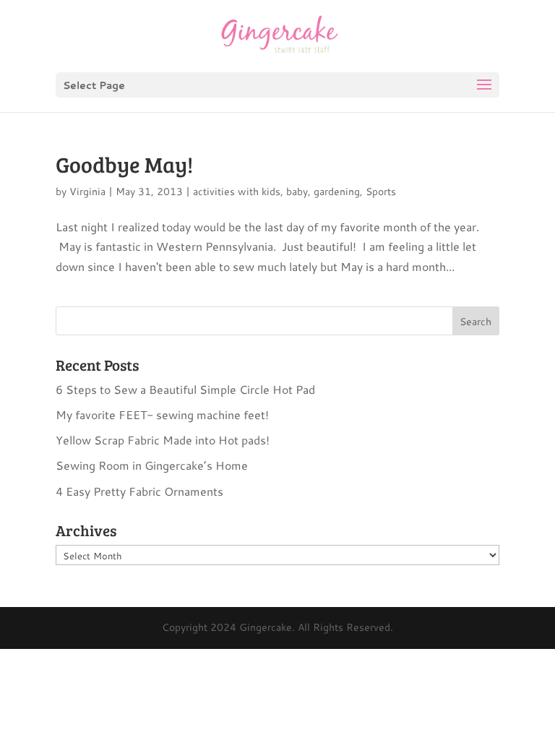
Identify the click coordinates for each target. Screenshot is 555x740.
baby (297, 191)
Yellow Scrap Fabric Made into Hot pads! (163, 439)
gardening (337, 191)
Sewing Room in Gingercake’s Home (152, 465)
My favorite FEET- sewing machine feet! (162, 414)
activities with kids (236, 191)
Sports (381, 191)
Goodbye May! (124, 164)
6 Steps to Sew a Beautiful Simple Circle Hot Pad (185, 389)
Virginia (87, 191)
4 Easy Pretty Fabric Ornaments (139, 491)
